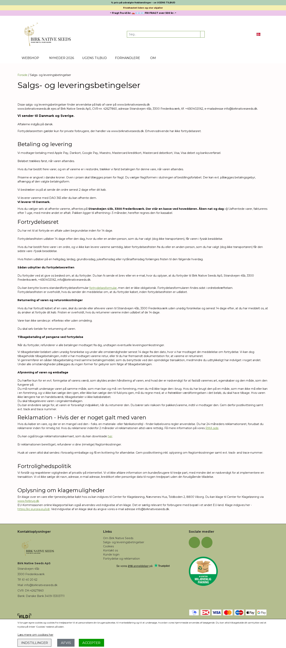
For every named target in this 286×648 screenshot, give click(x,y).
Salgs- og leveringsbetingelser (123, 542)
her (110, 436)
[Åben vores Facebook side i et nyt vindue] (194, 542)
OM (153, 58)
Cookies (108, 546)
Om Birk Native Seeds (118, 538)
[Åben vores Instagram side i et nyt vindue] (207, 542)
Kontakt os (110, 550)
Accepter (91, 643)
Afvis (66, 643)
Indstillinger (34, 643)
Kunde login (111, 554)
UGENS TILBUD (94, 58)
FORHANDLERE (127, 58)
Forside (22, 75)
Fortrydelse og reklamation (121, 558)
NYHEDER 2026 (61, 58)
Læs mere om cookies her (35, 635)
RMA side (211, 428)
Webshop (30, 58)
